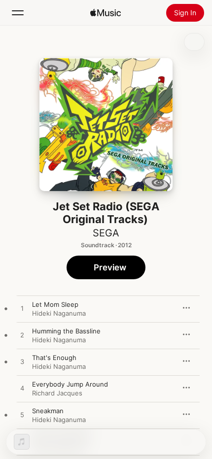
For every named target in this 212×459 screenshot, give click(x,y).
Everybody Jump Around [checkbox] (70, 384)
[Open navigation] (18, 13)
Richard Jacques (57, 393)
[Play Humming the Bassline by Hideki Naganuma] (22, 335)
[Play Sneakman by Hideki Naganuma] (22, 415)
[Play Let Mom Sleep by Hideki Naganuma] (22, 308)
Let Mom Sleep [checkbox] (55, 304)
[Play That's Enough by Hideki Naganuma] (22, 362)
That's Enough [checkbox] (54, 357)
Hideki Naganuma (59, 313)
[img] (105, 12)
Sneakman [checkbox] (48, 411)
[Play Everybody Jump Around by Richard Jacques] (22, 388)
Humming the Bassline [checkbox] (66, 331)
